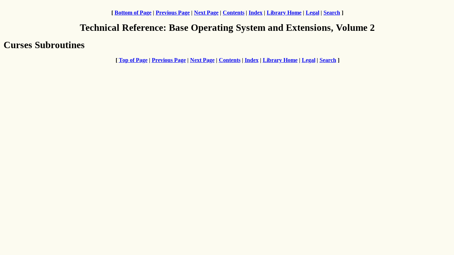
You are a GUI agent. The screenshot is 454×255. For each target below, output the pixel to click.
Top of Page (133, 60)
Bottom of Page (133, 13)
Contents (233, 13)
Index (255, 13)
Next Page (206, 13)
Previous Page (173, 13)
